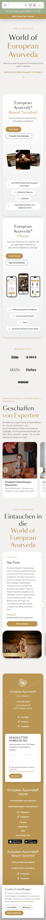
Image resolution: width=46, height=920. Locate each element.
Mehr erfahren (22, 624)
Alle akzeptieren (14, 913)
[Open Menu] (5, 5)
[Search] (26, 5)
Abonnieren (15, 776)
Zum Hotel (13, 129)
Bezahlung (23, 826)
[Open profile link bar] (39, 5)
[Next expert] (40, 470)
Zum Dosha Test (23, 835)
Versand (23, 822)
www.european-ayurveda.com (23, 800)
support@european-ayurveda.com (23, 806)
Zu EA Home (14, 256)
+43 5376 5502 (23, 702)
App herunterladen (17, 263)
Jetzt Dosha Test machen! (23, 16)
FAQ (23, 831)
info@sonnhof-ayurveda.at (23, 868)
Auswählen (11, 907)
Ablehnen (26, 907)
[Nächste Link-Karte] (40, 605)
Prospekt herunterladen (19, 136)
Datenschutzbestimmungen (22, 771)
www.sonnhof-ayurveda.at (23, 862)
